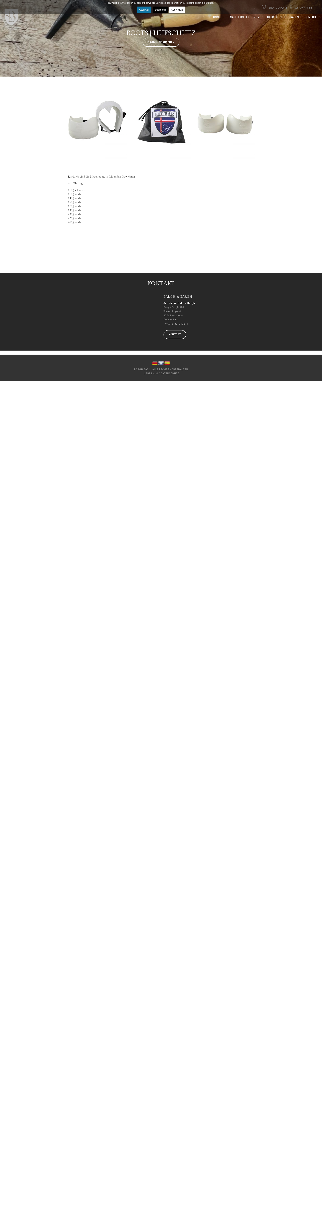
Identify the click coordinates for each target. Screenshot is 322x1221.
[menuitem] (216, 17)
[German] (155, 363)
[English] (161, 363)
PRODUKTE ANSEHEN (161, 42)
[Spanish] (167, 363)
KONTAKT (175, 334)
